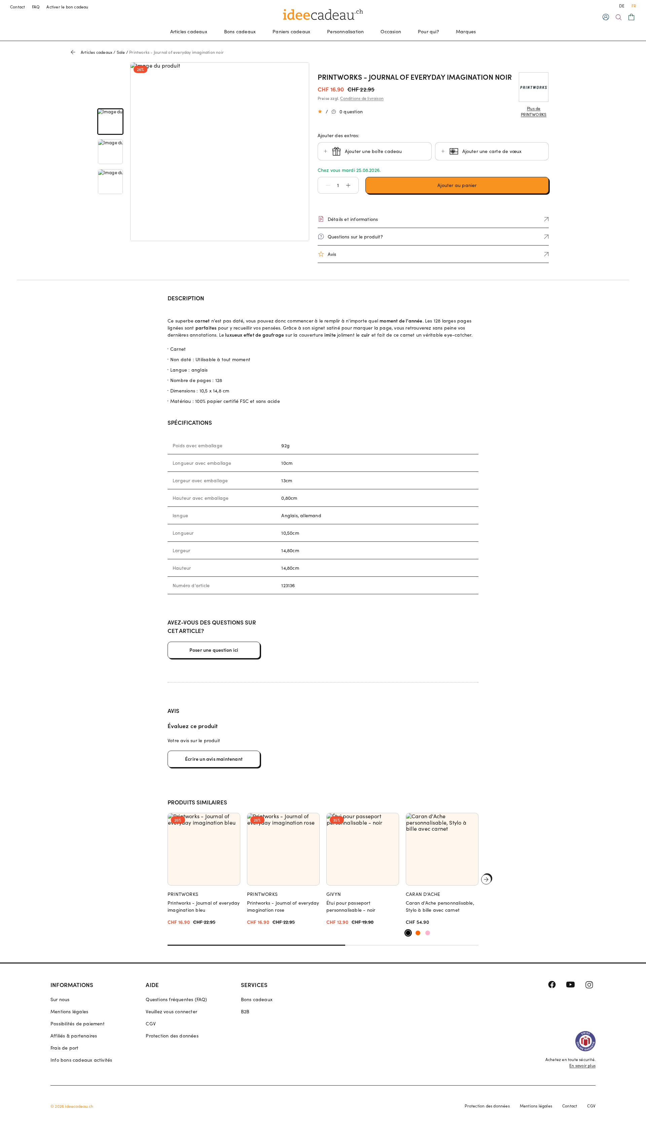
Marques (466, 31)
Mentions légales (69, 1011)
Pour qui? (428, 31)
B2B (245, 1011)
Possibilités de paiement (77, 1023)
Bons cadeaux (240, 31)
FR (634, 5)
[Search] (618, 17)
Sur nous (60, 999)
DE (621, 5)
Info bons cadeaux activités (81, 1060)
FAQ (36, 6)
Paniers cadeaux (291, 31)
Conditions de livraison (362, 98)
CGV (151, 1023)
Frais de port (64, 1048)
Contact (17, 6)
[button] (324, 185)
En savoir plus (582, 1065)
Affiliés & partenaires (73, 1035)
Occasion (391, 31)
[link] (110, 121)
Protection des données (172, 1035)
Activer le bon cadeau (67, 6)
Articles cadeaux (188, 31)
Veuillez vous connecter (171, 1011)
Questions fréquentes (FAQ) (176, 999)
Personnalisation (345, 31)
